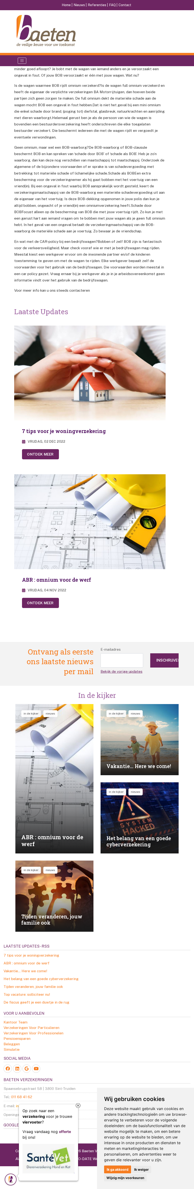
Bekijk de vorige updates (121, 671)
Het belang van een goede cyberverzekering (41, 979)
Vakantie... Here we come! (25, 971)
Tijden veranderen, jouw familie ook (33, 986)
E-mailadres (111, 649)
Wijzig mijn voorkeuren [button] (125, 1178)
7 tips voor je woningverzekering (31, 955)
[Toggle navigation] (22, 61)
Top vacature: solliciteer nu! (27, 994)
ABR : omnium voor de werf (26, 963)
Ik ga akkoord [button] (117, 1169)
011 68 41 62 (21, 1097)
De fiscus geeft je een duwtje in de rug (36, 1002)
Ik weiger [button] (141, 1169)
